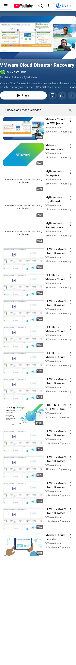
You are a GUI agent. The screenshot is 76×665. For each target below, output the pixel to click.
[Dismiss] (70, 110)
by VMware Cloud (16, 72)
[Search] (40, 5)
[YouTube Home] (23, 5)
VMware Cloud (53, 127)
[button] (38, 37)
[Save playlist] (52, 95)
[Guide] (5, 5)
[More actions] (72, 95)
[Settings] (48, 5)
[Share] (62, 95)
